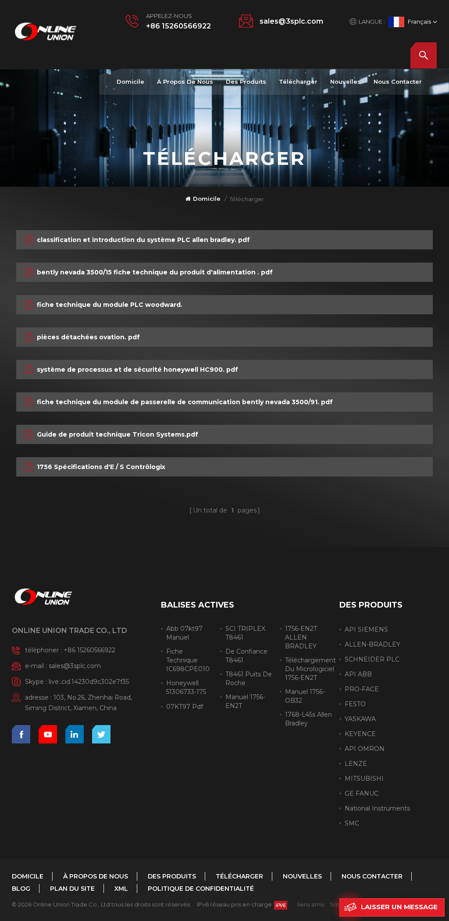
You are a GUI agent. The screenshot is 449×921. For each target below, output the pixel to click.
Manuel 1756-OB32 (305, 696)
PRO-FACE (362, 689)
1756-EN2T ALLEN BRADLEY (301, 637)
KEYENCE (360, 734)
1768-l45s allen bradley (308, 719)
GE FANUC (361, 793)
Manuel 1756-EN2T (245, 701)
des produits (246, 81)
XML (121, 889)
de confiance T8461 (246, 655)
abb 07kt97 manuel (184, 633)
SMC (352, 823)
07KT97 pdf (184, 707)
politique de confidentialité (201, 889)
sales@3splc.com (291, 21)
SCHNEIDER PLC (372, 659)
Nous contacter (398, 81)
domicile (130, 81)
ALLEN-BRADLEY (372, 644)
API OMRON (365, 749)
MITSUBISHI (364, 778)
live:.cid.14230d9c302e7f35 (89, 682)
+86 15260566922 (178, 26)
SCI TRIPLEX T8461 (245, 633)
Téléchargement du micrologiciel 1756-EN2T (310, 669)
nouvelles (345, 81)
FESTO (355, 704)
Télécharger (298, 81)
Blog (21, 889)
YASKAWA (360, 719)
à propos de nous (185, 81)
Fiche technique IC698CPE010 (188, 660)
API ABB (358, 674)
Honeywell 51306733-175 (186, 687)
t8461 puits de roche (248, 678)
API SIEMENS (366, 629)
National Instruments (377, 808)
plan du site (72, 889)
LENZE (356, 764)
